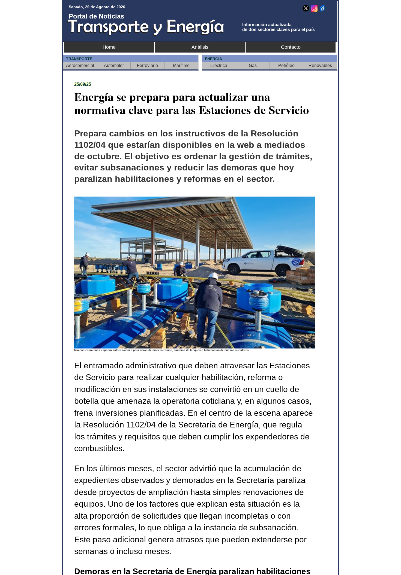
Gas (253, 65)
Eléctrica (218, 65)
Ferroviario (147, 65)
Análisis (199, 47)
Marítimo (181, 65)
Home (109, 47)
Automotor (114, 65)
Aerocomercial (80, 65)
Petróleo (286, 65)
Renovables (320, 65)
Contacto (291, 47)
